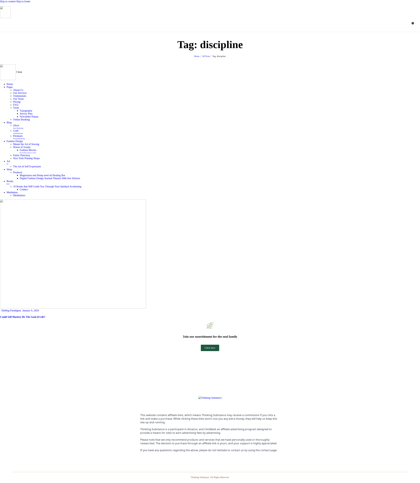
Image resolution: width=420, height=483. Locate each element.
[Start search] (418, 24)
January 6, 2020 (30, 310)
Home (197, 56)
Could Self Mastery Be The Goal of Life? (22, 316)
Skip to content (8, 1)
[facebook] (205, 459)
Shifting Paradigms (11, 310)
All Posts (206, 56)
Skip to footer (23, 1)
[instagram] (210, 459)
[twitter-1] (215, 459)
